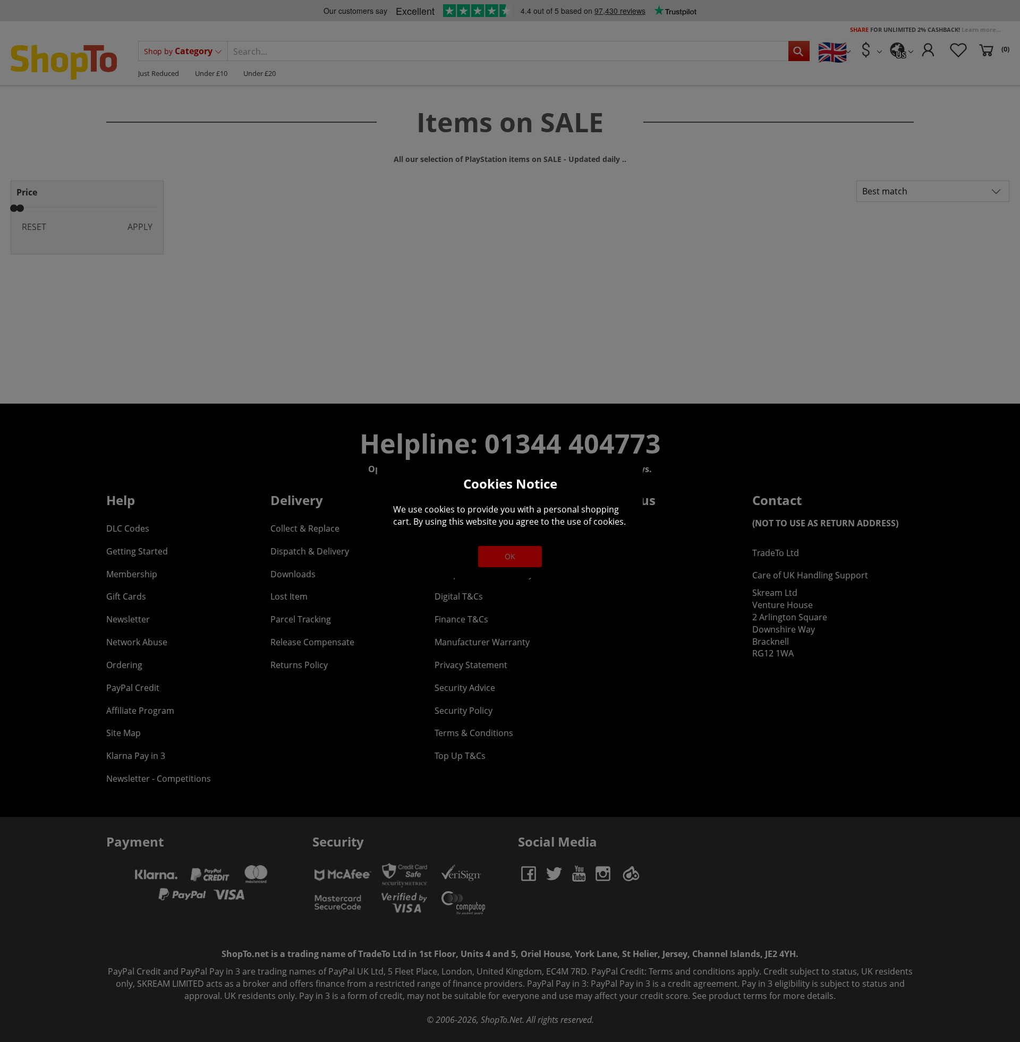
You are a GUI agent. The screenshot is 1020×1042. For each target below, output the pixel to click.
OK (510, 556)
